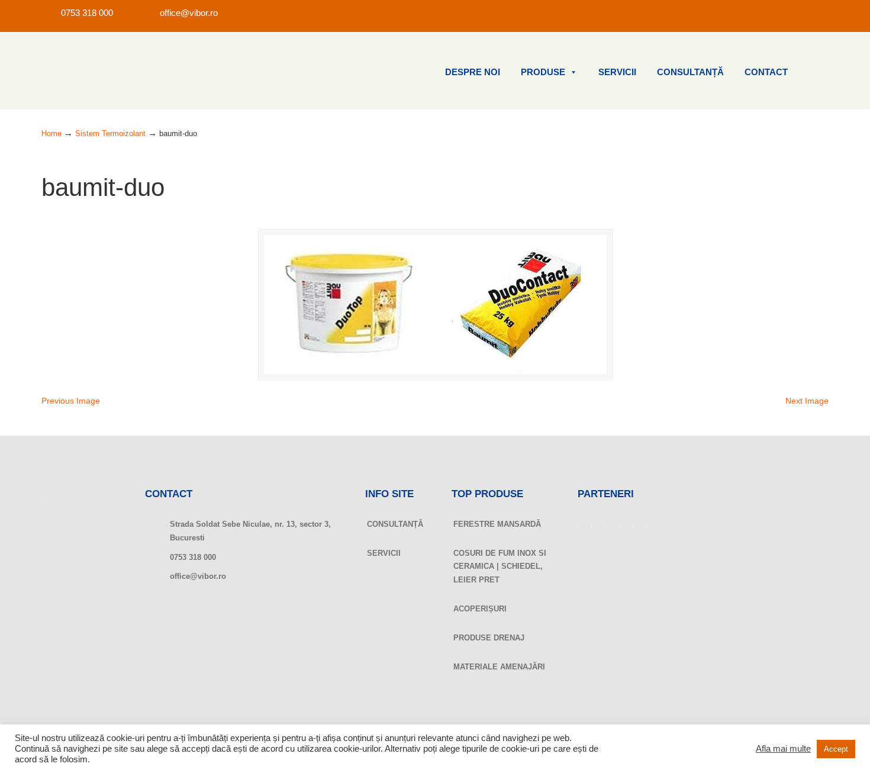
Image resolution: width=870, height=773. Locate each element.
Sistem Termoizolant (110, 134)
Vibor (100, 70)
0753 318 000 (87, 12)
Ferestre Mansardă (497, 524)
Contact (766, 72)
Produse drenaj (488, 637)
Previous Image (70, 400)
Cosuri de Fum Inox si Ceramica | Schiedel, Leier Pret (499, 566)
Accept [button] (836, 749)
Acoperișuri (480, 608)
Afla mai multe (783, 748)
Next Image (807, 400)
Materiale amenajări (499, 666)
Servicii (617, 72)
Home (51, 134)
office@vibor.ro (189, 12)
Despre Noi (472, 72)
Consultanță (690, 72)
